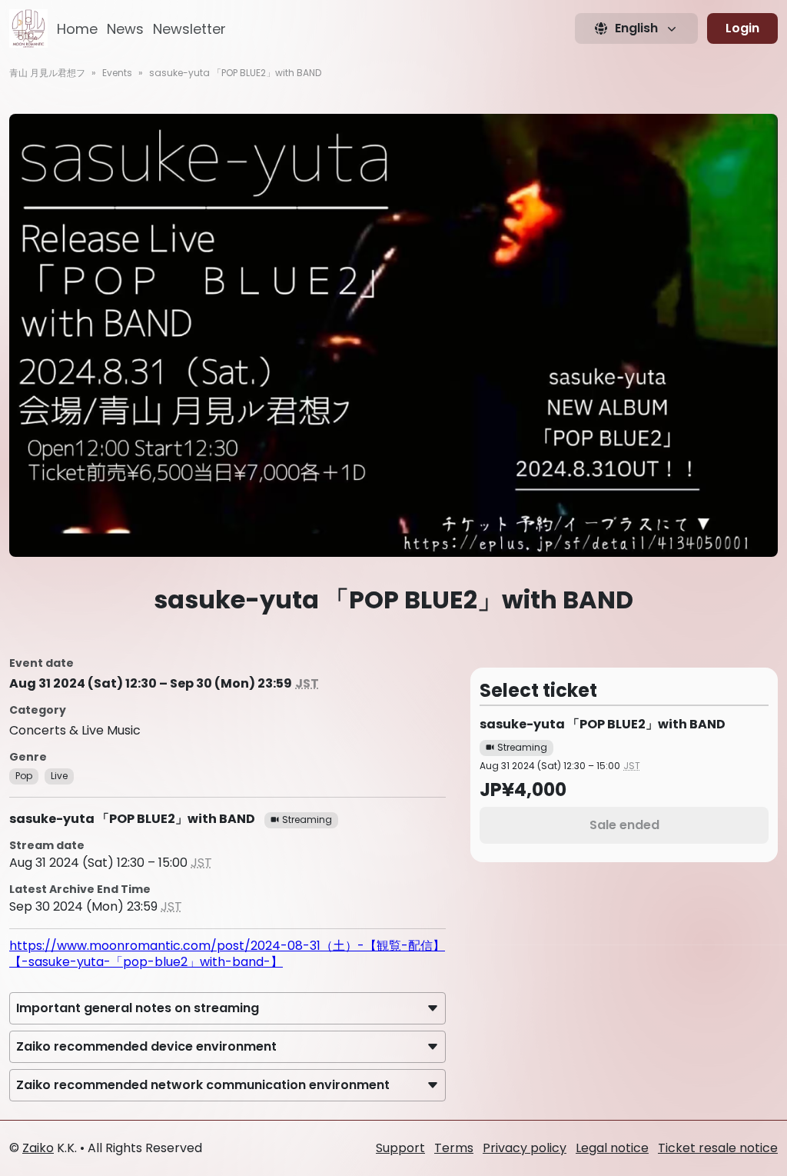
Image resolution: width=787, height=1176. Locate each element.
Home (77, 28)
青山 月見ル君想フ (47, 72)
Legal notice (612, 1148)
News (125, 28)
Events (117, 72)
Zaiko (38, 1148)
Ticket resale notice (718, 1148)
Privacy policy (524, 1148)
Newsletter (189, 28)
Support (400, 1148)
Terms (453, 1148)
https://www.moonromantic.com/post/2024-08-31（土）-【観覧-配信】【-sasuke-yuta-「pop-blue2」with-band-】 (227, 954)
